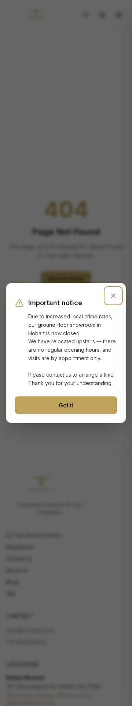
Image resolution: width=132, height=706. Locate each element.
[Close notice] (113, 296)
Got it (66, 405)
